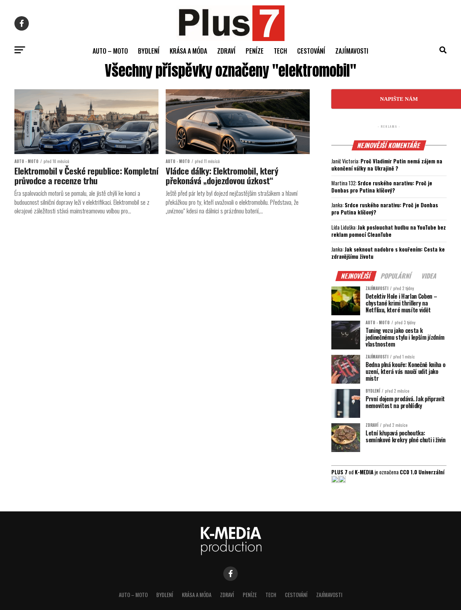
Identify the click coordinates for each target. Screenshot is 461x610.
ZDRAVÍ (226, 50)
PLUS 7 (339, 472)
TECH (280, 50)
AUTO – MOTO (110, 50)
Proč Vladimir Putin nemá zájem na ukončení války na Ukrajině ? (386, 164)
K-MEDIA (364, 472)
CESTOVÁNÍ (311, 50)
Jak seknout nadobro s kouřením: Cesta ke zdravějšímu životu (388, 252)
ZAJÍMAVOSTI (351, 50)
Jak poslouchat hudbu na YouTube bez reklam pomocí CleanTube (388, 230)
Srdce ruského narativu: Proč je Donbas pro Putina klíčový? (381, 186)
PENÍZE (255, 50)
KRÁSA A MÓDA (188, 50)
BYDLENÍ (149, 50)
